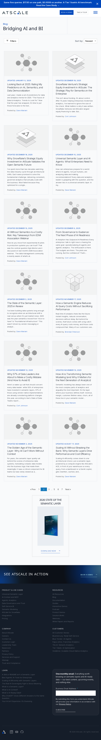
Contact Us (6, 639)
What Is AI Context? (10, 690)
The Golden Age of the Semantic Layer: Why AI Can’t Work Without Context (25, 450)
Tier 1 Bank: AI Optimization (63, 648)
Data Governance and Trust (13, 603)
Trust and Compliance (11, 663)
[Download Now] (50, 526)
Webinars (56, 618)
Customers (58, 629)
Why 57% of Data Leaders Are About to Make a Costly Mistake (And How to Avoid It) (24, 377)
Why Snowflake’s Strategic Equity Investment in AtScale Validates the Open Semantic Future (26, 161)
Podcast (55, 609)
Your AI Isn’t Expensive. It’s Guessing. (17, 701)
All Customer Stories (60, 633)
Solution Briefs (58, 615)
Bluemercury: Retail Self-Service (65, 636)
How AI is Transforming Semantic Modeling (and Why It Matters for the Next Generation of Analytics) (74, 377)
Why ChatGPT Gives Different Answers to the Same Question (23, 697)
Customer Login (8, 642)
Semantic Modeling (10, 609)
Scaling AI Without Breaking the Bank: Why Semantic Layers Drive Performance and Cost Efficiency (74, 450)
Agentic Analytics (9, 600)
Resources (57, 590)
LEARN (5, 670)
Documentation (58, 600)
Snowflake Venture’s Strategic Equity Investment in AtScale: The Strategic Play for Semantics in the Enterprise (74, 89)
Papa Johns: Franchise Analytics (65, 642)
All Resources (58, 594)
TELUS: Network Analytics (63, 645)
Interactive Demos (59, 606)
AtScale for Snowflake (11, 612)
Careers (5, 636)
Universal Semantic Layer (12, 594)
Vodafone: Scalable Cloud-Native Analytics (70, 651)
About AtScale (8, 633)
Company (6, 629)
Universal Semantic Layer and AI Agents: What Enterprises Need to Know (74, 161)
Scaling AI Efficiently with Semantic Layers (19, 681)
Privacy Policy (7, 654)
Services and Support (11, 657)
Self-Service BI (8, 606)
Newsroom (6, 648)
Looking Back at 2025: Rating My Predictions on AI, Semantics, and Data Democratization (25, 87)
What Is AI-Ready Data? (11, 693)
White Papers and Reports (63, 621)
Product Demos (58, 612)
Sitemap (5, 660)
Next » (68, 489)
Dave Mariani (21, 110)
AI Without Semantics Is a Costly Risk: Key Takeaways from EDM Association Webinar (24, 235)
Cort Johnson (70, 116)
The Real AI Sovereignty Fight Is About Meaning (21, 684)
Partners (5, 651)
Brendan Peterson (72, 332)
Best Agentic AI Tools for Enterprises (17, 678)
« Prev (33, 489)
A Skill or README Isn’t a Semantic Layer (18, 675)
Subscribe (60, 710)
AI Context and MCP (10, 597)
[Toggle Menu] (95, 12)
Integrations (7, 615)
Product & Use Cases (12, 590)
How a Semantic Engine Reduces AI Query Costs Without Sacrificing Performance (74, 306)
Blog (5, 24)
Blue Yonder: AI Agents (61, 639)
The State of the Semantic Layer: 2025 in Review (24, 305)
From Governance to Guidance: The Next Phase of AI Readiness (73, 234)
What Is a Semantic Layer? (13, 687)
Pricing (5, 618)
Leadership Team (9, 645)
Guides (55, 603)
